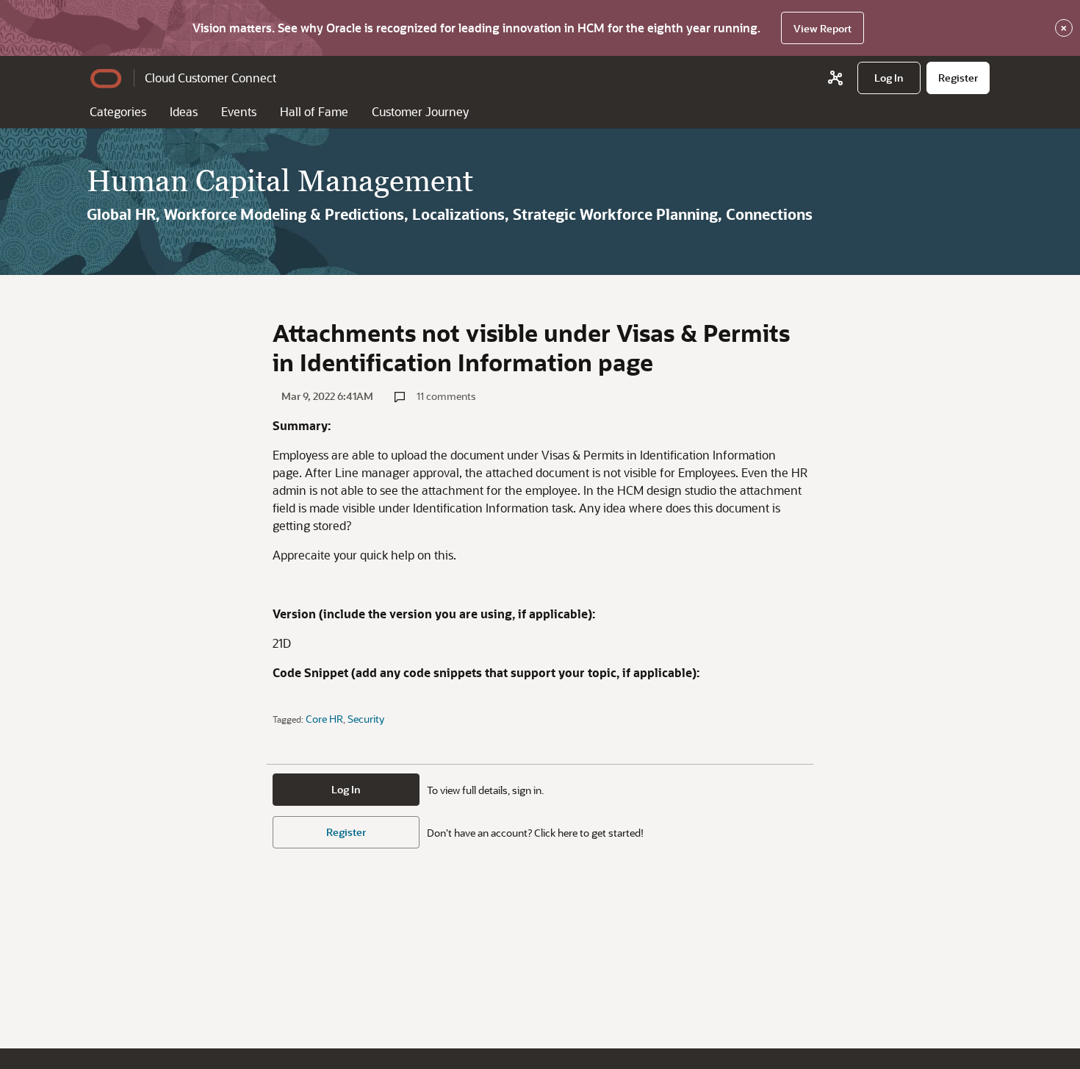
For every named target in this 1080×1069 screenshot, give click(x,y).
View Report (822, 28)
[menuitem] (889, 78)
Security (366, 719)
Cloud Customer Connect (210, 77)
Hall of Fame (314, 111)
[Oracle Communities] (835, 78)
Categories (118, 111)
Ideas (184, 111)
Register (346, 832)
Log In (346, 789)
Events (238, 111)
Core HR (324, 719)
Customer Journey (420, 111)
